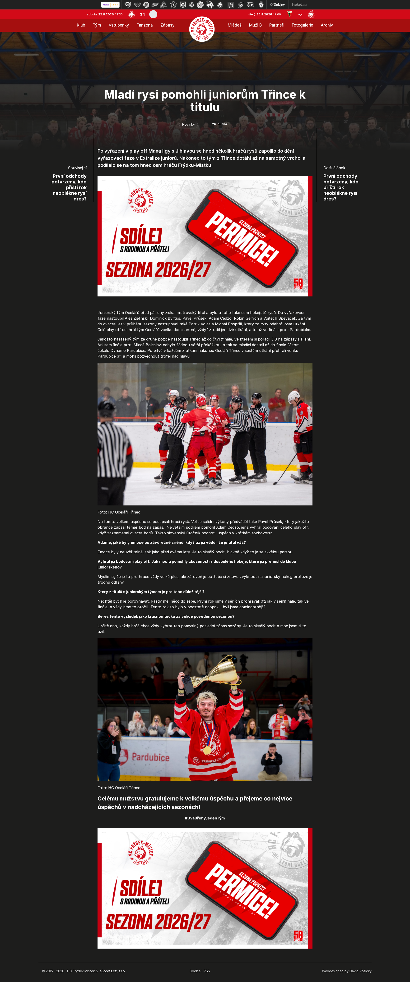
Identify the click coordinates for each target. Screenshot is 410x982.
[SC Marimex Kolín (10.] (210, 4)
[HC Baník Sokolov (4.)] (154, 4)
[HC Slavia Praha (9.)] (200, 4)
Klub (81, 25)
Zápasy (167, 25)
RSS (207, 971)
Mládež (235, 25)
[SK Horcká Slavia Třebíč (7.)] (183, 4)
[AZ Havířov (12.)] (230, 4)
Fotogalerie (302, 25)
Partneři (276, 25)
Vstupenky (119, 25)
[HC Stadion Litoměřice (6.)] (173, 4)
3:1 (142, 14)
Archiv (327, 25)
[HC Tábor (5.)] (163, 4)
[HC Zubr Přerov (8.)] (191, 4)
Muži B (255, 25)
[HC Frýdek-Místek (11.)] (220, 4)
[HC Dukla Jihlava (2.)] (137, 4)
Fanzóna (145, 25)
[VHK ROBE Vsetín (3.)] (146, 4)
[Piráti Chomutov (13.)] (241, 4)
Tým (97, 25)
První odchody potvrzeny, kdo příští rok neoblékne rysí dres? (69, 187)
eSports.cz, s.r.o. (113, 971)
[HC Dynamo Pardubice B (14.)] (250, 4)
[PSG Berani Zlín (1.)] (127, 4)
